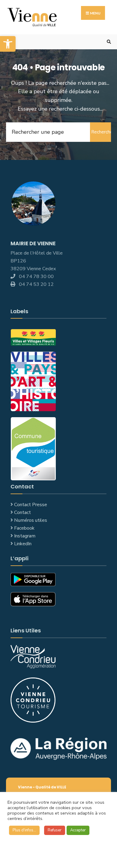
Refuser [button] (55, 830)
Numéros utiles (30, 520)
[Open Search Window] (108, 42)
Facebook (24, 528)
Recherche (101, 132)
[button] (8, 44)
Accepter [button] (78, 830)
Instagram (24, 536)
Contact (22, 512)
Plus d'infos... (24, 830)
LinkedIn (23, 543)
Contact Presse (30, 504)
